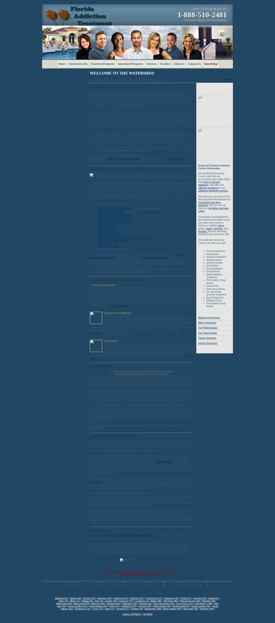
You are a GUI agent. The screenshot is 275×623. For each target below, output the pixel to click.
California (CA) (121, 598)
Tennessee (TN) (82, 609)
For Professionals (207, 327)
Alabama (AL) (61, 598)
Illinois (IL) (75, 601)
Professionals (105, 229)
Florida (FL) (186, 598)
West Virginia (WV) (172, 609)
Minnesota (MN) (64, 603)
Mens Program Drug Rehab (113, 217)
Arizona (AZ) (89, 598)
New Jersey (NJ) (184, 603)
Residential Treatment (150, 211)
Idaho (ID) (63, 601)
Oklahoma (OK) (129, 606)
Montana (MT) (114, 603)
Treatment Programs (103, 64)
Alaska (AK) (76, 598)
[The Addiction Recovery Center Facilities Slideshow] (214, 159)
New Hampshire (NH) (164, 603)
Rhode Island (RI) (181, 606)
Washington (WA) (153, 609)
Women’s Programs (209, 317)
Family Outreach (107, 232)
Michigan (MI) (208, 601)
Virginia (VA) (137, 609)
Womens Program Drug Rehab (115, 214)
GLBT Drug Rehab (108, 246)
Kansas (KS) (111, 601)
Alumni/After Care (107, 243)
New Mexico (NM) (204, 603)
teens (221, 225)
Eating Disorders (107, 226)
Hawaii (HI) (213, 598)
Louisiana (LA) (142, 601)
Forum (227, 79)
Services (152, 64)
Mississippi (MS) (82, 603)
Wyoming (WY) (207, 609)
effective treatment (208, 188)
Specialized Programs (130, 64)
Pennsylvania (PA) (162, 606)
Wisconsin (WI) (190, 609)
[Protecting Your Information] (214, 89)
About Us (179, 64)
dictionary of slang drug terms (123, 159)
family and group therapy (156, 257)
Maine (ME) (156, 601)
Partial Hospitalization (110, 235)
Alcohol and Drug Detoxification (115, 208)
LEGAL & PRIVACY (132, 614)
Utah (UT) (110, 609)
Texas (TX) (97, 609)
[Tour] (214, 126)
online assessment (120, 305)
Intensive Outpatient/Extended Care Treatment (123, 238)
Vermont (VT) (122, 609)
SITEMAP (148, 614)
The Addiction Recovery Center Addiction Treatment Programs (123, 535)
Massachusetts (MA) (190, 601)
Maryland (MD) (171, 601)
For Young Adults (207, 333)
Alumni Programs (207, 343)
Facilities (165, 64)
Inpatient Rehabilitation (110, 211)
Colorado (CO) (136, 598)
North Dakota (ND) (98, 606)
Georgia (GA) (200, 598)
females (218, 228)
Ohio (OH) (114, 606)
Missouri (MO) (98, 603)
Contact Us (194, 64)
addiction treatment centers (213, 190)
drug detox (95, 482)
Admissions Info (78, 64)
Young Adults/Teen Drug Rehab (115, 220)
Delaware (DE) (171, 598)
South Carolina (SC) (201, 606)
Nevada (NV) (145, 603)
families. (202, 231)
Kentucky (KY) (126, 601)
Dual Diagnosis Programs (112, 223)
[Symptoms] (96, 323)
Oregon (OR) (144, 606)
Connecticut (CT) (154, 598)
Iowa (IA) (99, 601)
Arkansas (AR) (104, 598)
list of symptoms (175, 159)
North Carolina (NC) (78, 606)
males (209, 228)
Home (62, 64)
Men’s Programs (207, 322)
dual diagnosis (164, 461)
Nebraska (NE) (130, 603)
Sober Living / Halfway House (114, 240)
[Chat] (96, 351)
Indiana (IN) (87, 601)
